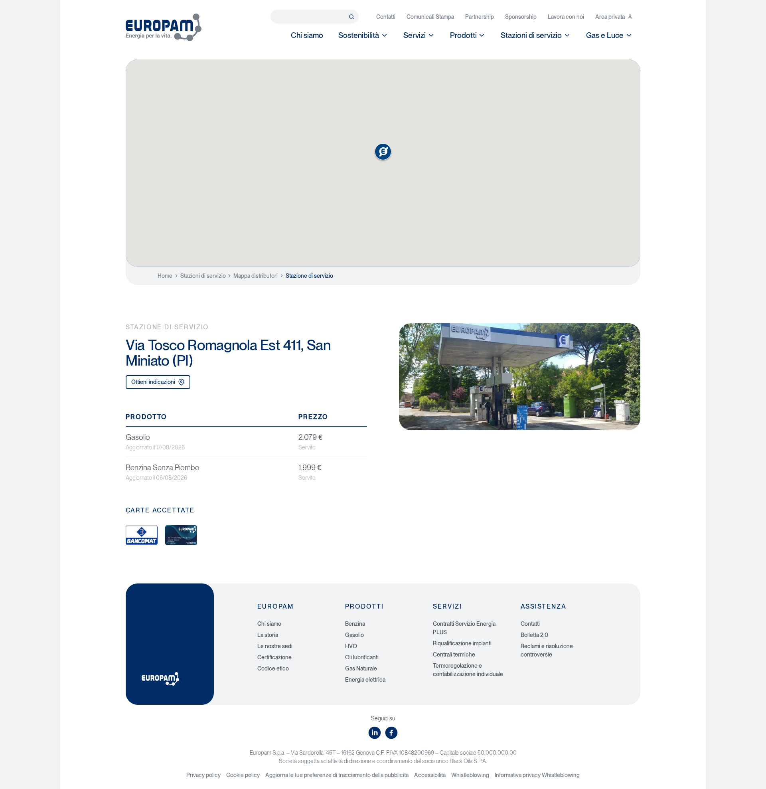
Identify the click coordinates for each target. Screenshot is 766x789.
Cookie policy (243, 775)
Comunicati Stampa (430, 17)
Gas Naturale (361, 668)
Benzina (355, 624)
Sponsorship (521, 17)
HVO (351, 646)
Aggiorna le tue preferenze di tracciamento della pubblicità (337, 775)
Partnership (479, 17)
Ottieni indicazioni (153, 382)
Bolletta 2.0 (534, 635)
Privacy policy (203, 775)
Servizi (414, 35)
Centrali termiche (454, 654)
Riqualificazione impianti (462, 643)
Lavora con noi (566, 17)
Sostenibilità (358, 35)
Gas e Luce (605, 35)
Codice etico (273, 668)
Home (165, 276)
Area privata (610, 17)
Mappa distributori (255, 276)
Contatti (385, 17)
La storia (267, 635)
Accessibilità (430, 775)
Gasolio (354, 635)
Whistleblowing (470, 775)
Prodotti (463, 35)
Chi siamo (307, 35)
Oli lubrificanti (362, 657)
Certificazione (274, 657)
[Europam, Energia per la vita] (163, 27)
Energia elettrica (365, 679)
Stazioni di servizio (531, 35)
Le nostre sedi (274, 646)
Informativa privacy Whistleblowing (537, 775)
